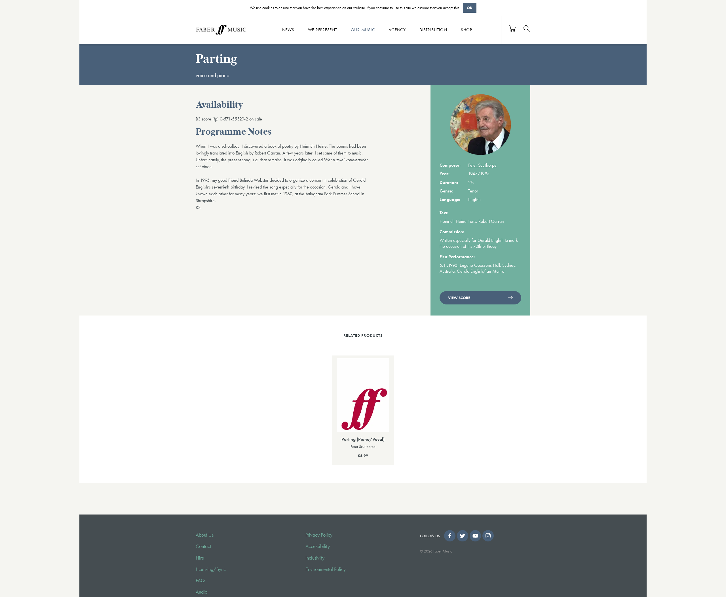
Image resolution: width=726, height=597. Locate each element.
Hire (200, 558)
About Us (205, 535)
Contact (203, 546)
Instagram (488, 535)
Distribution (433, 29)
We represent (322, 29)
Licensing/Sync (211, 569)
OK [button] (469, 7)
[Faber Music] (221, 29)
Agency (397, 29)
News (288, 29)
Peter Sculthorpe (482, 165)
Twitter (462, 535)
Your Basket (512, 28)
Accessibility (317, 546)
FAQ (200, 580)
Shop (466, 29)
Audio (201, 592)
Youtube (475, 535)
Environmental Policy (325, 569)
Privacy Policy (318, 535)
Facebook (449, 535)
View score (459, 297)
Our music (363, 29)
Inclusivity (314, 558)
